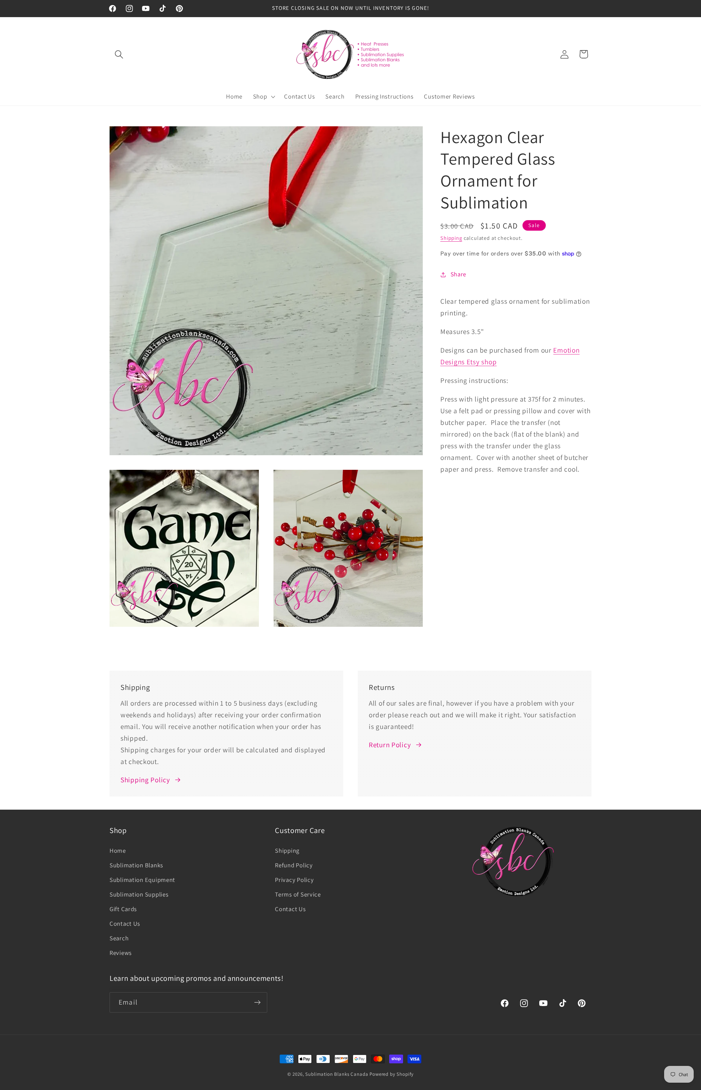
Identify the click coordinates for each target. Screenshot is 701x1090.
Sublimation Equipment (142, 880)
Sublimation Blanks (136, 865)
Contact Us (125, 924)
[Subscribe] (257, 1002)
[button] (119, 54)
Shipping (451, 237)
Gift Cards (123, 909)
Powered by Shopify (391, 1074)
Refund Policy (294, 865)
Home (118, 851)
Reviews (121, 953)
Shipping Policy (145, 779)
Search (119, 938)
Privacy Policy (294, 880)
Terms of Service (298, 894)
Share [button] (458, 274)
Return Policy (390, 744)
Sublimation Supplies (139, 894)
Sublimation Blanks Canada (337, 1074)
